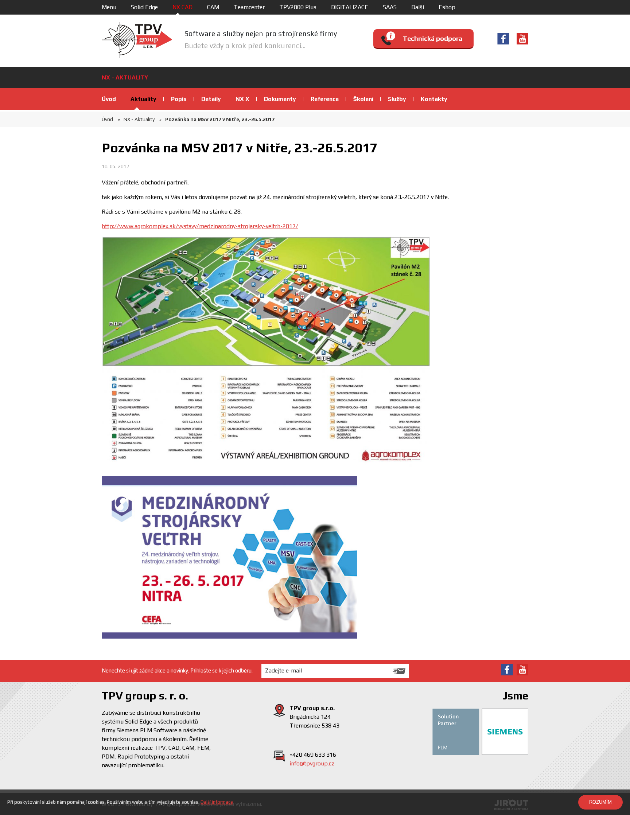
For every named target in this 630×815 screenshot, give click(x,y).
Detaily (211, 98)
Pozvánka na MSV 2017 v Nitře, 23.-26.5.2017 (220, 119)
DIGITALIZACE (349, 7)
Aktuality (143, 98)
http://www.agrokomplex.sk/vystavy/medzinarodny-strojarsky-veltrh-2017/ (200, 226)
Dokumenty (280, 98)
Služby (397, 98)
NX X (242, 98)
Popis (179, 98)
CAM (213, 7)
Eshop (447, 7)
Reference (325, 98)
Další (417, 7)
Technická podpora (432, 38)
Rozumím (600, 802)
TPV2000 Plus (297, 7)
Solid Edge (144, 7)
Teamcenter (249, 7)
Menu (109, 7)
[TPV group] (137, 40)
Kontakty (434, 98)
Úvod (109, 98)
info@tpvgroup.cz (311, 763)
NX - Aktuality (139, 119)
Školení (363, 98)
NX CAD (182, 7)
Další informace (217, 802)
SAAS (390, 7)
